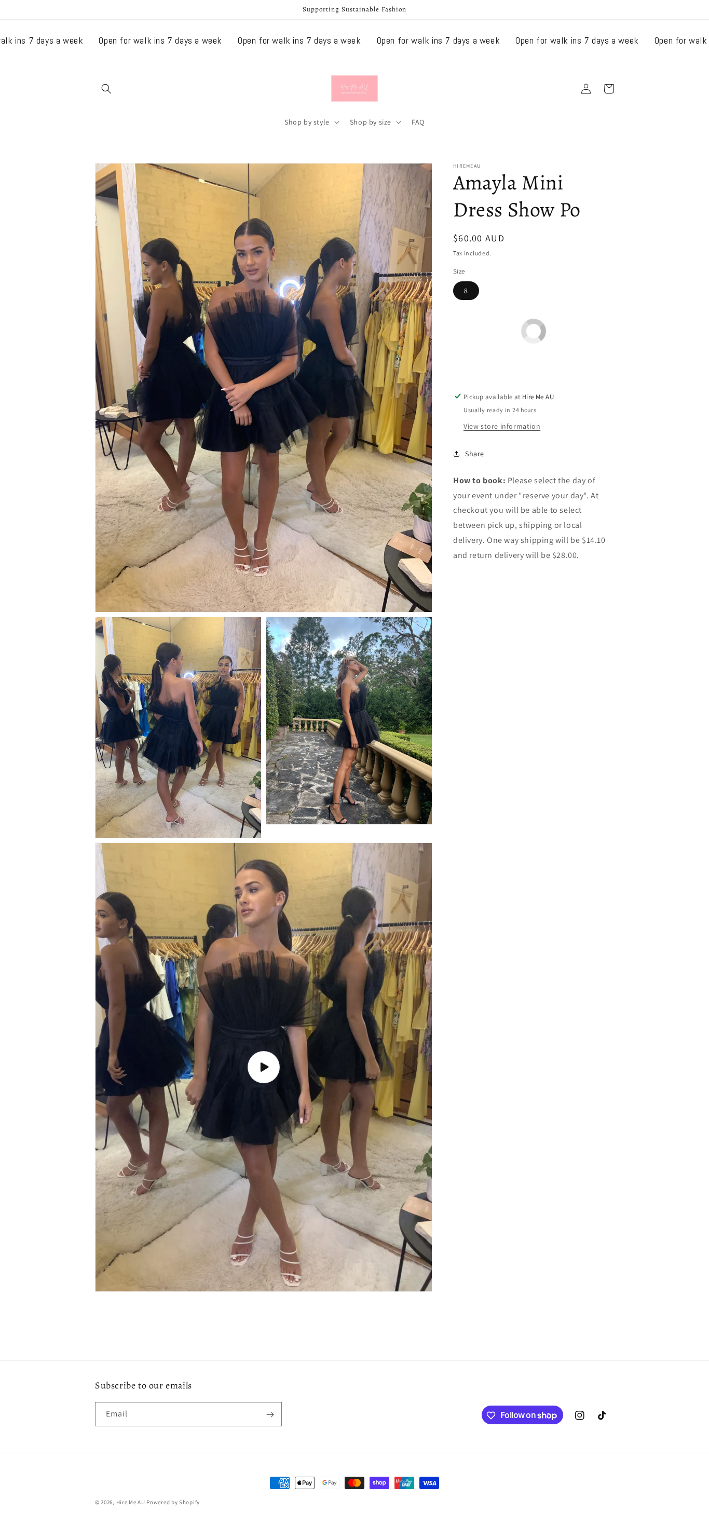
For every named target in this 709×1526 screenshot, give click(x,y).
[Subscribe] (269, 1414)
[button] (106, 88)
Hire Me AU (130, 1502)
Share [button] (474, 453)
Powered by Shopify (173, 1502)
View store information (501, 425)
